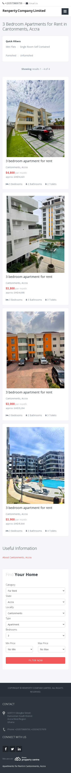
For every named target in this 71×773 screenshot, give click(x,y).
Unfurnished (26, 55)
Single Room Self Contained (35, 46)
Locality (10, 607)
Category (10, 584)
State (8, 595)
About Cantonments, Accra (16, 557)
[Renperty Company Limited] (27, 758)
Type (8, 618)
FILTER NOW (36, 660)
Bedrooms (11, 629)
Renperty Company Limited (23, 10)
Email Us (33, 3)
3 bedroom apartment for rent (29, 161)
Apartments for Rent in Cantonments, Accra (24, 766)
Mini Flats (11, 46)
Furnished (11, 55)
